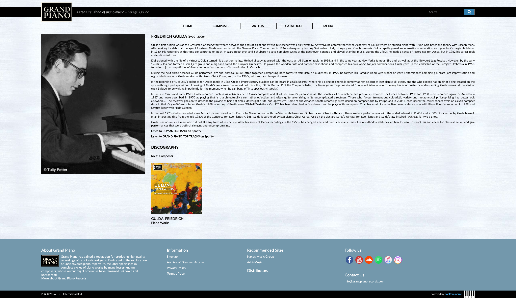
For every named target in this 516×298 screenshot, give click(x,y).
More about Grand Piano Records (63, 278)
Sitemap (172, 256)
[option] (247, 12)
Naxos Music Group (260, 256)
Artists (258, 26)
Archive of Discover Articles (186, 262)
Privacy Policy (176, 268)
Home (188, 26)
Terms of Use (176, 273)
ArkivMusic (254, 262)
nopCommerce (453, 294)
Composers (222, 26)
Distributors (257, 271)
